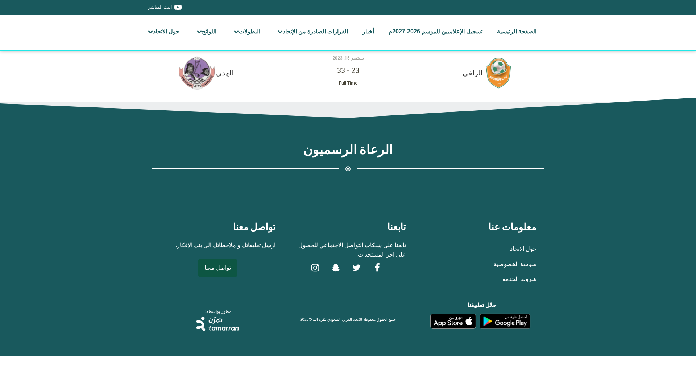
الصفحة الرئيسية (516, 31)
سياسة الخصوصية (515, 264)
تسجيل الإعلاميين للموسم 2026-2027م (435, 31)
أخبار (368, 31)
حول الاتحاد (166, 31)
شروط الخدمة (519, 279)
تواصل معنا (217, 267)
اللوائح (209, 31)
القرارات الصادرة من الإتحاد (315, 31)
